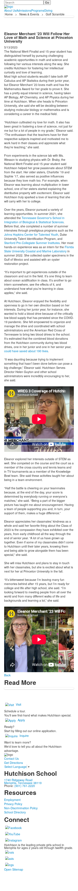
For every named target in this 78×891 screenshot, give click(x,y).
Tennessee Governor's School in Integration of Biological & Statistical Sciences (34, 220)
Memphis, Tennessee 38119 (23, 783)
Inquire (24, 736)
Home (9, 14)
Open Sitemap (13, 869)
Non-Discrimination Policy (21, 808)
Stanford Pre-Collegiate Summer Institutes (32, 243)
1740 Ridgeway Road (18, 780)
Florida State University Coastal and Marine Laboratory (39, 249)
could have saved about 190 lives (26, 351)
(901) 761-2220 (24, 786)
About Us (10, 10)
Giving (48, 10)
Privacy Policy (13, 804)
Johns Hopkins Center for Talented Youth (31, 234)
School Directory (15, 812)
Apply (21, 720)
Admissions (23, 10)
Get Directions (13, 763)
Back (7, 675)
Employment (12, 800)
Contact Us (11, 758)
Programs (37, 10)
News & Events (29, 14)
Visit (18, 704)
